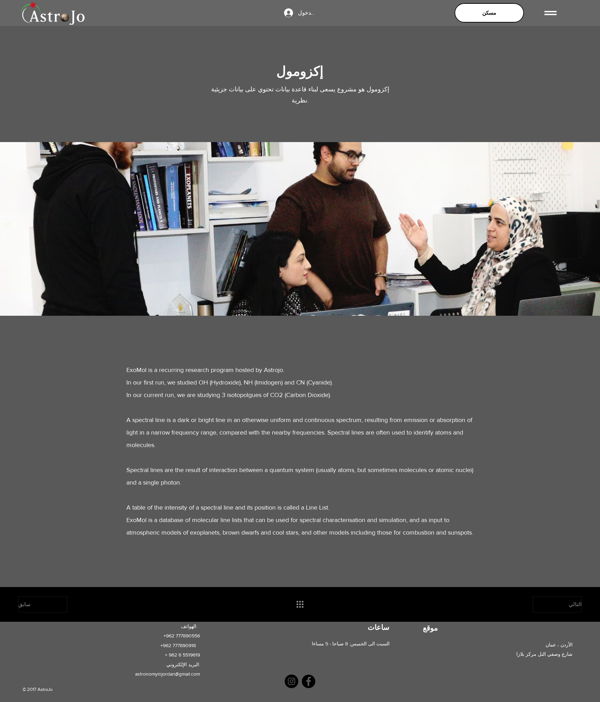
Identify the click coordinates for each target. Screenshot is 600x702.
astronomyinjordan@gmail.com (167, 674)
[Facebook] (308, 681)
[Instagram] (291, 681)
